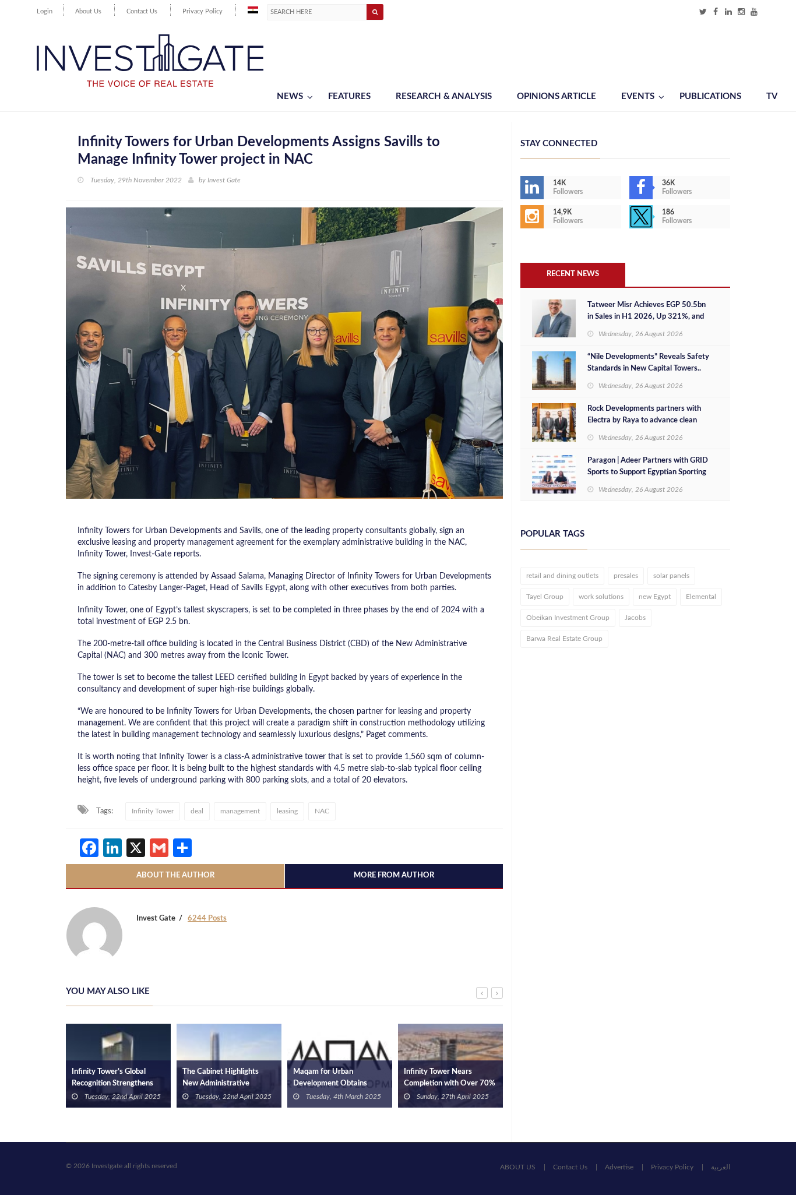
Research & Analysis (444, 96)
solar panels (671, 575)
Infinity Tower (153, 811)
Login (44, 11)
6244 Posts (207, 918)
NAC (322, 811)
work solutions (601, 596)
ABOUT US (518, 1167)
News (290, 96)
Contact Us (141, 11)
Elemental (701, 596)
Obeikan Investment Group (568, 617)
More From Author (394, 875)
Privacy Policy (202, 11)
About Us (88, 11)
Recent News (573, 274)
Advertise (619, 1167)
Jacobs (635, 617)
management (240, 811)
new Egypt (655, 596)
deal (197, 811)
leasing (287, 811)
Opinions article (556, 96)
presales (626, 575)
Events (637, 96)
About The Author (175, 875)
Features (349, 96)
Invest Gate (224, 180)
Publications (710, 96)
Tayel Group (544, 596)
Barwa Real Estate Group (564, 638)
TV (771, 96)
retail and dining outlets (562, 575)
